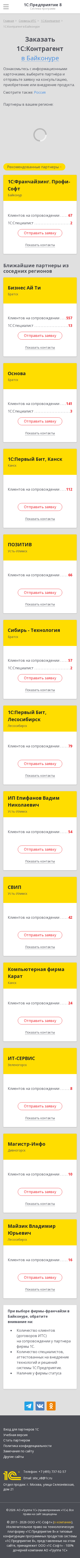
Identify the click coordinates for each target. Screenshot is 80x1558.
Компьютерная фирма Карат (36, 972)
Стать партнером (16, 1440)
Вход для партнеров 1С (21, 1429)
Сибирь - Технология (34, 630)
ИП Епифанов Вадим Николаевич (34, 801)
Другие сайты (13, 1457)
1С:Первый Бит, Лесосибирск (27, 715)
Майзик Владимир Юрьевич (32, 1229)
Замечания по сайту (18, 1451)
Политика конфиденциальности (27, 1446)
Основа (17, 373)
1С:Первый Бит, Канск (35, 459)
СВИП (14, 887)
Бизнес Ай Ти (24, 288)
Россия (40, 92)
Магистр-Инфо (26, 1144)
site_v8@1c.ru (42, 1478)
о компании (62, 1522)
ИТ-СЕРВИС (21, 1058)
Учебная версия (15, 1435)
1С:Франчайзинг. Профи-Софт (39, 185)
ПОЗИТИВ (20, 544)
